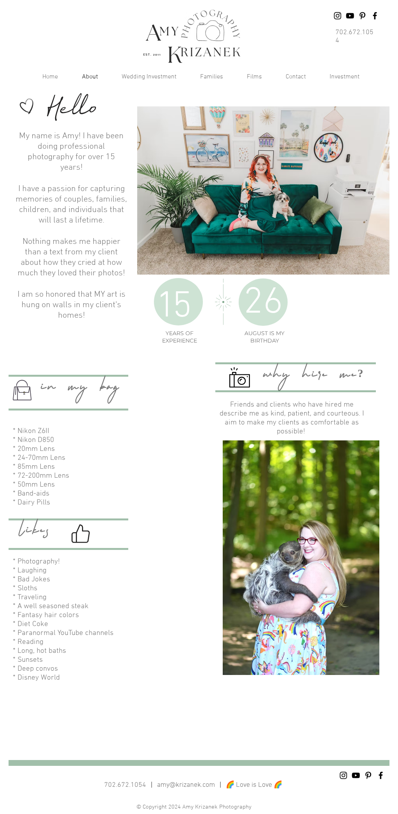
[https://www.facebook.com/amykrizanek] (375, 16)
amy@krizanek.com (186, 785)
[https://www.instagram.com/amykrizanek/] (337, 16)
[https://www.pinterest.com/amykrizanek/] (368, 775)
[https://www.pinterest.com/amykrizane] (362, 16)
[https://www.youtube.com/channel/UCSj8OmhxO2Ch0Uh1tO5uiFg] (350, 16)
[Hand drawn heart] (27, 106)
